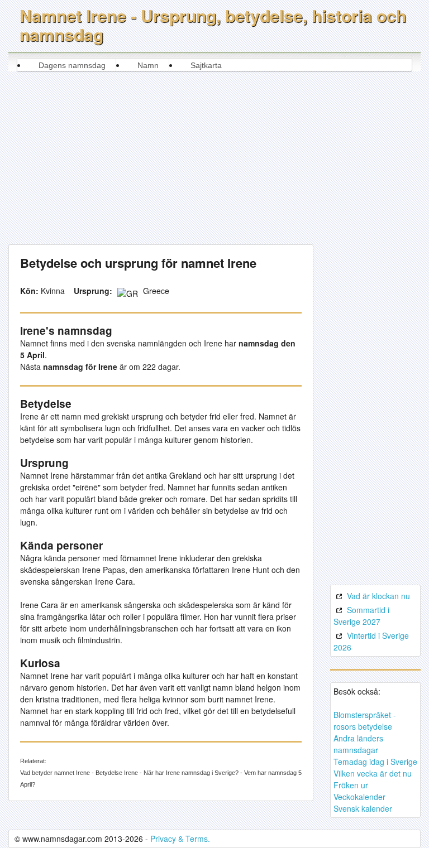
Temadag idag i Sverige (375, 761)
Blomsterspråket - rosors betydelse (364, 720)
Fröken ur (350, 785)
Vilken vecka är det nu (372, 773)
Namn (148, 65)
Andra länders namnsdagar (358, 744)
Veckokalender (359, 796)
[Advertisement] (215, 155)
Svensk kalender (362, 808)
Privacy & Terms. (180, 838)
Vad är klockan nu (378, 595)
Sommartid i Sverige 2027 (361, 615)
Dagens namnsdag (72, 65)
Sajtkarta (206, 65)
